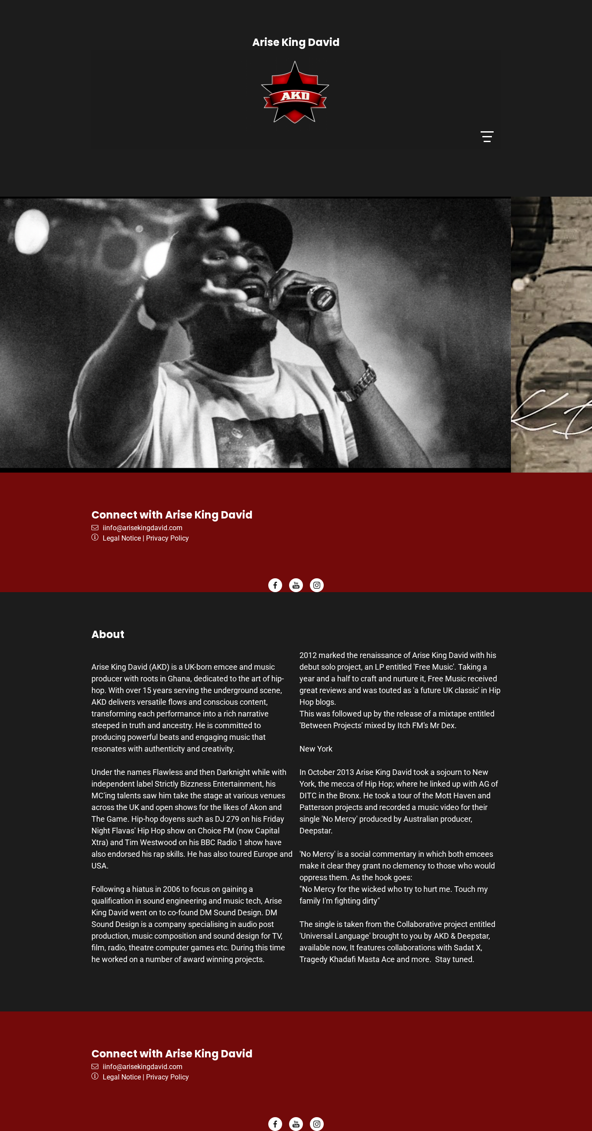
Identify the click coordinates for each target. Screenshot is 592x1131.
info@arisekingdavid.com (143, 528)
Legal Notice (122, 538)
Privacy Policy (167, 538)
